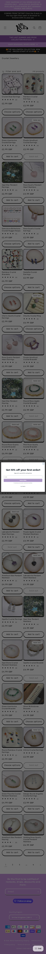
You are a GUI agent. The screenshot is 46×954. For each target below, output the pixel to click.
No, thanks (23, 486)
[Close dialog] (43, 464)
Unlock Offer (23, 480)
